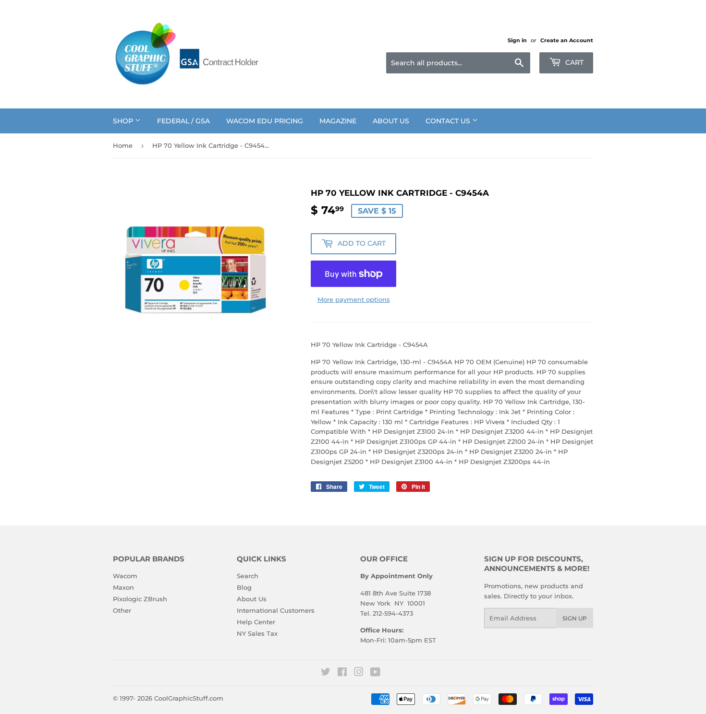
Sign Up (574, 618)
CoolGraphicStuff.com (188, 698)
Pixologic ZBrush (140, 599)
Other (122, 610)
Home (123, 145)
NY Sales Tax (257, 633)
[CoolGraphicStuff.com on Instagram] (359, 673)
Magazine (337, 121)
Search (247, 576)
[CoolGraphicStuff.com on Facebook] (342, 673)
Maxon (123, 587)
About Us (391, 121)
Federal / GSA (183, 121)
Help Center (256, 622)
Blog (244, 587)
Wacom (125, 576)
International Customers (276, 610)
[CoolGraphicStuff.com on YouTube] (375, 673)
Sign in (517, 40)
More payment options (353, 299)
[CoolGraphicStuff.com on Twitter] (325, 673)
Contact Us (449, 121)
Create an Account (566, 40)
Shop (124, 121)
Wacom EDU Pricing (264, 121)
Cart (573, 62)
